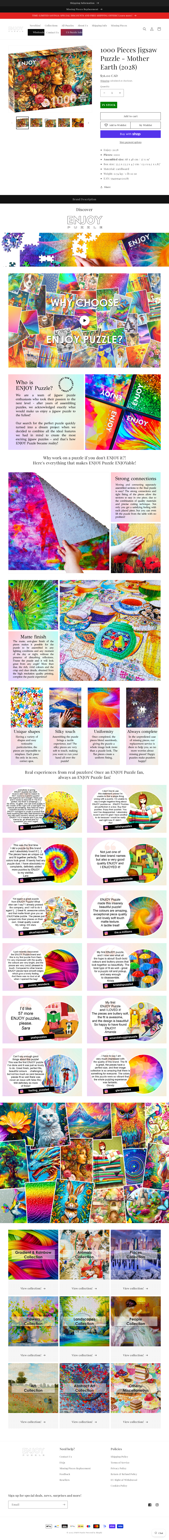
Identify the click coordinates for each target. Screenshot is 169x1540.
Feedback (65, 1474)
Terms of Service (120, 1462)
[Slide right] (88, 123)
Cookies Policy (119, 1485)
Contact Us (66, 1456)
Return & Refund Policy (124, 1474)
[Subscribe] (64, 1504)
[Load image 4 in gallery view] (64, 123)
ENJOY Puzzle (79, 1532)
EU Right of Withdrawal (124, 1479)
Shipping (104, 80)
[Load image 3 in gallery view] (50, 123)
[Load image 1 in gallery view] (22, 123)
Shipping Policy (119, 1456)
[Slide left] (12, 123)
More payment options (130, 142)
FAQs (62, 1462)
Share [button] (107, 187)
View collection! (31, 1288)
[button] (144, 29)
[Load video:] (84, 320)
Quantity (105, 86)
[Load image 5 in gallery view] (78, 123)
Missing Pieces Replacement (75, 1468)
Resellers (65, 1479)
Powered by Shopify (94, 1532)
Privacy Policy (118, 1468)
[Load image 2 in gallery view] (36, 123)
